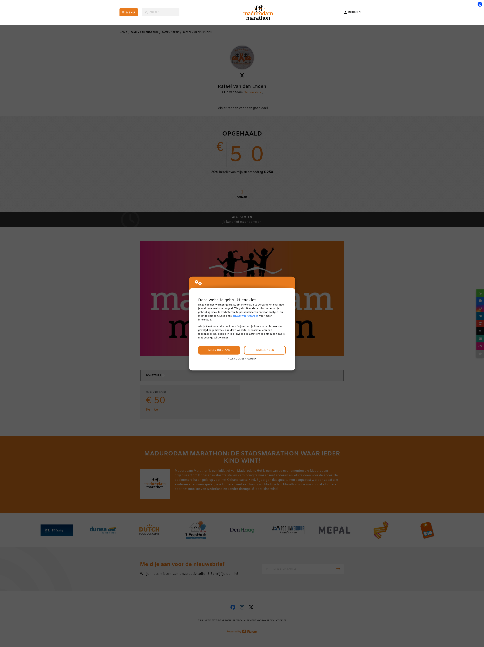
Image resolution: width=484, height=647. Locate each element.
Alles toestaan (219, 350)
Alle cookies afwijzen (242, 358)
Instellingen (264, 350)
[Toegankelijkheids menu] (480, 4)
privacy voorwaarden (245, 316)
